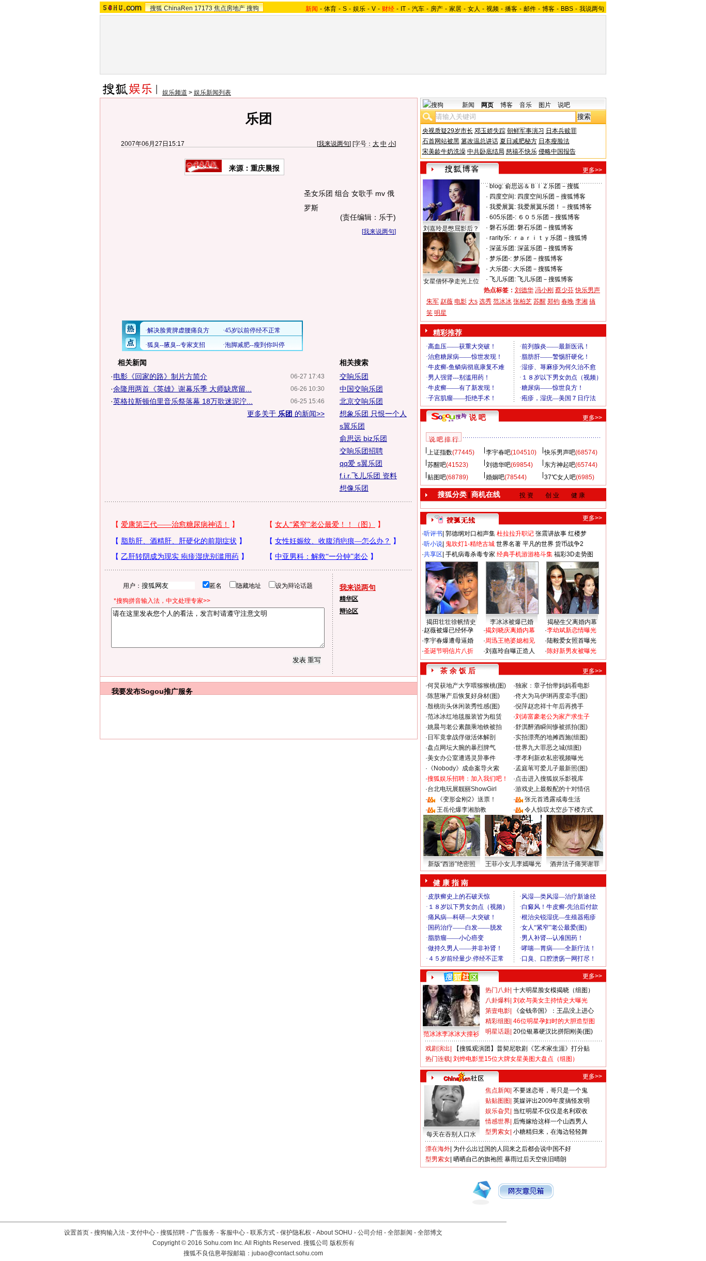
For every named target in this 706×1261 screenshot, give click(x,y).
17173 (203, 8)
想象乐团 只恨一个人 (373, 413)
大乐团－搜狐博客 (538, 268)
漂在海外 (437, 1148)
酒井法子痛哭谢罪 (575, 864)
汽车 (418, 8)
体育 (330, 8)
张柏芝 (522, 301)
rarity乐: (500, 237)
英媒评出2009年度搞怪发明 (551, 1100)
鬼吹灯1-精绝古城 (470, 544)
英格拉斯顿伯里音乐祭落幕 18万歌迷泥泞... (183, 401)
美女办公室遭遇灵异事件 (461, 758)
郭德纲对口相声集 (470, 533)
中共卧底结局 (485, 151)
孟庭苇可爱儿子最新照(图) (551, 768)
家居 (455, 8)
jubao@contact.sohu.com (287, 1253)
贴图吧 (436, 477)
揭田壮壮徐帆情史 (451, 622)
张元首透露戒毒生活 (552, 799)
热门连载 (437, 1058)
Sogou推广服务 (167, 691)
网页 (487, 105)
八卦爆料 (497, 1000)
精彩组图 (497, 1021)
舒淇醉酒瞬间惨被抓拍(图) (551, 727)
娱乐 (359, 8)
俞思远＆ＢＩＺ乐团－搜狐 (542, 186)
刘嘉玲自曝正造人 (510, 651)
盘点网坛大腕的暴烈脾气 (461, 747)
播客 (511, 8)
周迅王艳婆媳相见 (510, 640)
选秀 (485, 301)
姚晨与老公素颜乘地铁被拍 (464, 727)
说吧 (564, 105)
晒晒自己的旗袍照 (478, 1159)
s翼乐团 (352, 426)
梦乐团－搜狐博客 (538, 258)
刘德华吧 (498, 464)
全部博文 (430, 1232)
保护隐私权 (295, 1232)
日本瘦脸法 (554, 141)
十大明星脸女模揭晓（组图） (553, 990)
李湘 (581, 301)
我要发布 (126, 691)
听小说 (433, 544)
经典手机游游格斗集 (524, 554)
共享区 (433, 554)
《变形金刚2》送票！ (466, 799)
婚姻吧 (495, 477)
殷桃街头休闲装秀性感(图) (463, 706)
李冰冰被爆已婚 (511, 622)
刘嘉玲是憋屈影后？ (451, 228)
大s (473, 301)
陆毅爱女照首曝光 (571, 640)
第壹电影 (497, 1010)
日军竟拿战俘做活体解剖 (461, 737)
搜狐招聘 (172, 1232)
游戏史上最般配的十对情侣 (552, 789)
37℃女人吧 (560, 477)
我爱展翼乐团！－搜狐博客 (554, 206)
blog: (496, 186)
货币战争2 (569, 544)
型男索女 (497, 1131)
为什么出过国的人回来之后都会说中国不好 (512, 1148)
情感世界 (497, 1121)
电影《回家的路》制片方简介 (160, 376)
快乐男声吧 (559, 452)
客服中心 (232, 1232)
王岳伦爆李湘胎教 (461, 809)
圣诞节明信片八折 (448, 651)
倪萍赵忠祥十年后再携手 (549, 706)
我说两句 (591, 8)
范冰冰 (502, 301)
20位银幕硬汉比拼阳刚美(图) (553, 1031)
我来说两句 (333, 143)
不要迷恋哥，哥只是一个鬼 (550, 1090)
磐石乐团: (502, 227)
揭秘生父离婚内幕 (572, 622)
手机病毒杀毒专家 (470, 554)
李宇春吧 (498, 452)
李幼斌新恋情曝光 (571, 630)
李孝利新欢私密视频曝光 (549, 758)
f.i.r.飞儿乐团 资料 (368, 476)
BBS (567, 8)
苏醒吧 (436, 464)
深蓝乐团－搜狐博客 (545, 248)
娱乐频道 (174, 92)
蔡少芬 (564, 290)
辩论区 (349, 611)
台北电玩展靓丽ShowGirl (462, 789)
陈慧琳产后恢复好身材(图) (463, 696)
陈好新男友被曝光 (571, 651)
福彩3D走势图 (573, 554)
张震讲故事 (550, 533)
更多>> (592, 170)
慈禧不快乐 (521, 151)
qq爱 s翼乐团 (361, 463)
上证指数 (439, 452)
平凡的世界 (538, 544)
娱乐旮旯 (497, 1111)
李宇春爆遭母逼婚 (448, 640)
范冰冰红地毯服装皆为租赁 (464, 716)
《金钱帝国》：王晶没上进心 (553, 1010)
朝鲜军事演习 (525, 130)
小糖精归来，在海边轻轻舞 (550, 1131)
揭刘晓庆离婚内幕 (510, 630)
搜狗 (253, 8)
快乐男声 (587, 290)
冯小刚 (544, 290)
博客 (548, 8)
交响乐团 (354, 376)
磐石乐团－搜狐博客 (545, 227)
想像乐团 (354, 488)
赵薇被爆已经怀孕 (448, 630)
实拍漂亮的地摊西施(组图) (551, 737)
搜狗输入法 (109, 1232)
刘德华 (524, 290)
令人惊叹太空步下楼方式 (559, 809)
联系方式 (262, 1232)
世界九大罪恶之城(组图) (548, 747)
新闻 (468, 105)
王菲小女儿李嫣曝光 (513, 864)
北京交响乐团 (361, 401)
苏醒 (539, 301)
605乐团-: (502, 217)
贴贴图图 (497, 1100)
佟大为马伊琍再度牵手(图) (551, 696)
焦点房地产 (229, 8)
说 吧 (477, 417)
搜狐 (156, 8)
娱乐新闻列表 (212, 92)
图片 (545, 105)
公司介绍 (370, 1232)
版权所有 (342, 1243)
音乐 (525, 105)
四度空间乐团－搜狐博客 (551, 196)
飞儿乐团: (502, 279)
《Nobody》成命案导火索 (463, 768)
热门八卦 (497, 990)
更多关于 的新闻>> (286, 413)
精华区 (349, 598)
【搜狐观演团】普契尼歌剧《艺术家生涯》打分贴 (521, 1048)
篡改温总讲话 (479, 141)
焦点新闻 (497, 1090)
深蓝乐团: (502, 248)
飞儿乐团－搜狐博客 (545, 279)
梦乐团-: (500, 258)
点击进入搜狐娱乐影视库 (549, 778)
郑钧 (553, 301)
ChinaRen (178, 8)
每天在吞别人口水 (451, 1134)
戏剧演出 (437, 1048)
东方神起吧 (559, 464)
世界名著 (508, 544)
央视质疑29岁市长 (447, 130)
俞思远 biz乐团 (363, 438)
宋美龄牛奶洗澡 (444, 151)
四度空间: (502, 196)
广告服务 (202, 1232)
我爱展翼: (502, 206)
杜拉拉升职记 (515, 533)
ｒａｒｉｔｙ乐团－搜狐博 (550, 237)
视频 (492, 8)
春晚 (567, 301)
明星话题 (497, 1031)
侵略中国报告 (557, 151)
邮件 (530, 8)
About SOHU (334, 1232)
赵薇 (446, 301)
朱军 (432, 301)
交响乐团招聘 (361, 451)
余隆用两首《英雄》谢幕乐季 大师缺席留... (182, 389)
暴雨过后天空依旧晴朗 (535, 1159)
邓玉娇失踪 (489, 130)
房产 (437, 8)
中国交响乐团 (361, 389)
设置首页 (76, 1232)
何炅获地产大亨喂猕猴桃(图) (466, 685)
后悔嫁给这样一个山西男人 (550, 1121)
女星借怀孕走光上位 (451, 281)
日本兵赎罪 (561, 130)
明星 (440, 312)
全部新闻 (400, 1232)
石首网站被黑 (440, 141)
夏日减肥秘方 (518, 141)
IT (403, 8)
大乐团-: (500, 268)
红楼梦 (577, 533)
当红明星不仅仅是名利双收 (550, 1111)
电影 (460, 301)
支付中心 (142, 1232)
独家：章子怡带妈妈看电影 (552, 685)
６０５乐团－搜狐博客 (549, 217)
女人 (474, 8)
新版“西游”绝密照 (451, 864)
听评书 (433, 533)
